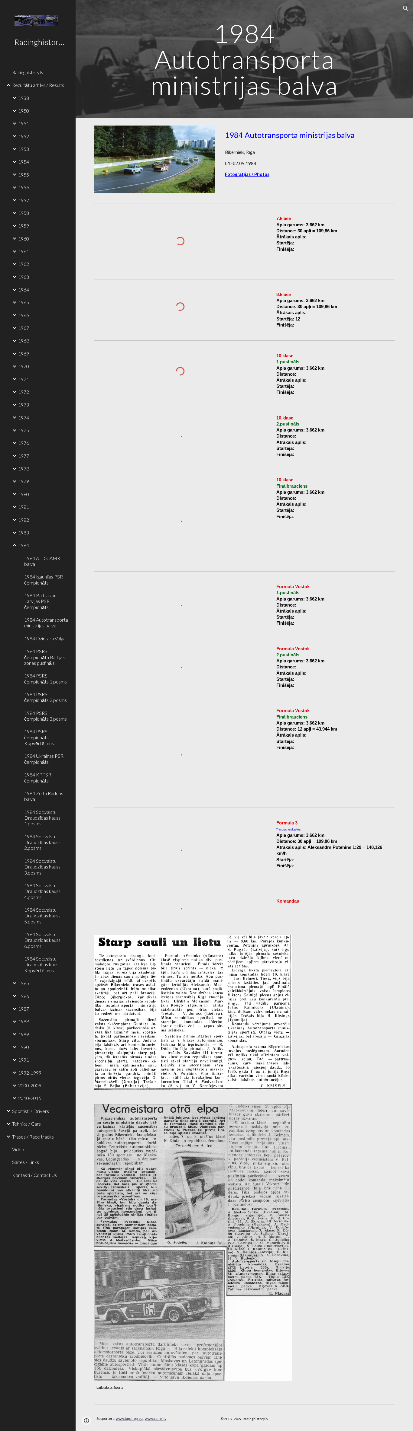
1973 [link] (23, 404)
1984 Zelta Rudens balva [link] (43, 796)
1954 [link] (23, 161)
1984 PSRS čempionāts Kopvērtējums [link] (39, 737)
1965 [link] (23, 302)
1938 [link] (23, 98)
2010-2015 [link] (29, 1098)
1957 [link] (23, 200)
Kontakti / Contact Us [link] (34, 1175)
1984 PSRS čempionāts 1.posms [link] (45, 678)
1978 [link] (23, 468)
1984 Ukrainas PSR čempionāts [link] (43, 758)
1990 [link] (23, 1047)
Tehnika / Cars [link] (26, 1124)
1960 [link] (23, 238)
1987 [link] (23, 1009)
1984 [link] (23, 545)
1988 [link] (23, 1021)
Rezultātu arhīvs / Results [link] (38, 85)
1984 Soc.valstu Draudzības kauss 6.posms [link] (42, 940)
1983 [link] (23, 532)
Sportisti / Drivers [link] (30, 1111)
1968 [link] (23, 340)
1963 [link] (23, 277)
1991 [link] (23, 1060)
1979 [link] (23, 481)
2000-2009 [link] (29, 1085)
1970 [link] (23, 366)
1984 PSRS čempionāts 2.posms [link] (45, 697)
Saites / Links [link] (25, 1162)
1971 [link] (23, 379)
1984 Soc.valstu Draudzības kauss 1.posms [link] (42, 818)
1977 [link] (23, 456)
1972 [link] (23, 392)
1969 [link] (23, 353)
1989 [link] (23, 1034)
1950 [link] (23, 110)
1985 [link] (23, 983)
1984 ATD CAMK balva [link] (42, 561)
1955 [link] (23, 174)
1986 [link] (23, 996)
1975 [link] (23, 430)
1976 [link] (23, 443)
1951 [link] (23, 123)
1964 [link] (23, 289)
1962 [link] (23, 264)
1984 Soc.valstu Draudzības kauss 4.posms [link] (42, 891)
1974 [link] (23, 417)
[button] (405, 8)
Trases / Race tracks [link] (33, 1136)
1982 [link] (23, 520)
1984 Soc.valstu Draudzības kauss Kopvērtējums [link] (42, 964)
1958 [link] (23, 213)
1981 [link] (23, 507)
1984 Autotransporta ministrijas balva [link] (46, 622)
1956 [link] (23, 187)
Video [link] (18, 1149)
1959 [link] (23, 225)
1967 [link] (23, 328)
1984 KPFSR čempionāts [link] (37, 777)
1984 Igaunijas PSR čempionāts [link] (43, 579)
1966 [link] (23, 315)
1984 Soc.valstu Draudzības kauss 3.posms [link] (42, 866)
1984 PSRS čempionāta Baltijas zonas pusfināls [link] (44, 657)
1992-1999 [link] (29, 1073)
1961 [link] (23, 251)
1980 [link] (23, 494)
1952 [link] (23, 136)
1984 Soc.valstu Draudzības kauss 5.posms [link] (42, 915)
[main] (244, 59)
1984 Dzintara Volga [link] (45, 638)
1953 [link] (23, 149)
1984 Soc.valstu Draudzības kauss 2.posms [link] (42, 842)
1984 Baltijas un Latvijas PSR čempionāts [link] (40, 601)
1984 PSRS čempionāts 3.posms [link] (45, 716)
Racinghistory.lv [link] (28, 72)
